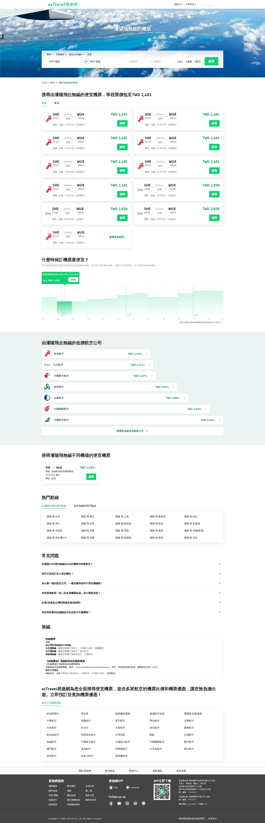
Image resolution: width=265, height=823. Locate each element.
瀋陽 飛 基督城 (192, 523)
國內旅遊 (71, 795)
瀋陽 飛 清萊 (87, 530)
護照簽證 (53, 804)
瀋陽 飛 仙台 (191, 516)
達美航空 (51, 755)
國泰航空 (189, 727)
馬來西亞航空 (88, 734)
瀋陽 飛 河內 (191, 537)
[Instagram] (127, 803)
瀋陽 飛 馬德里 (55, 530)
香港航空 (86, 748)
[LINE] (143, 803)
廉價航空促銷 (157, 713)
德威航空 (51, 741)
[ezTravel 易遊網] (62, 4)
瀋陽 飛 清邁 (87, 537)
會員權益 (110, 770)
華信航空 (84, 651)
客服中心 (178, 4)
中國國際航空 (157, 741)
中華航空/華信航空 (70, 673)
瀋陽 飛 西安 (156, 523)
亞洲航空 (189, 734)
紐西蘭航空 (121, 755)
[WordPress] (135, 803)
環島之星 (89, 795)
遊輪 (69, 790)
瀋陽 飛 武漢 (87, 523)
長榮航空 (86, 720)
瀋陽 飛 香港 (156, 537)
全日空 (84, 727)
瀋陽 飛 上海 (122, 516)
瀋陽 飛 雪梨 (122, 530)
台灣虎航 (120, 734)
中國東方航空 (86, 648)
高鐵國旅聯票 (73, 804)
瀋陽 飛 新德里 (123, 523)
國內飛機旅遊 (73, 799)
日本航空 (51, 727)
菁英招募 (181, 770)
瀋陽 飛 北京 (53, 516)
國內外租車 (90, 799)
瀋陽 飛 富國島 (123, 537)
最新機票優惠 (122, 713)
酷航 (152, 734)
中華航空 (73, 648)
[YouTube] (119, 803)
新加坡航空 (53, 734)
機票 (52, 82)
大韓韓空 (120, 727)
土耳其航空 (156, 748)
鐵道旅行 (53, 799)
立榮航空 (73, 651)
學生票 (84, 713)
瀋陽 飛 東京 (87, 516)
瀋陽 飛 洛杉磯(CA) (57, 537)
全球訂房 (89, 786)
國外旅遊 (53, 790)
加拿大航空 (87, 755)
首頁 (44, 82)
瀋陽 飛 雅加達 (158, 516)
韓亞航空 (154, 727)
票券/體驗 (53, 795)
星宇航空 (120, 720)
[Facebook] (111, 803)
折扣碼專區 (53, 713)
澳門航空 (51, 748)
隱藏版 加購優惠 (193, 713)
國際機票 (53, 786)
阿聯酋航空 (121, 748)
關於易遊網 (85, 770)
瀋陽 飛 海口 (53, 523)
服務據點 (157, 770)
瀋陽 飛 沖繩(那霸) (194, 530)
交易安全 (212, 818)
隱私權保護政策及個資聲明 (191, 818)
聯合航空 (189, 748)
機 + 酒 (88, 790)
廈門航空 (189, 741)
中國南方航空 (122, 741)
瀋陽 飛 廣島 (156, 530)
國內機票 (71, 786)
